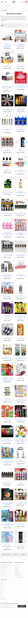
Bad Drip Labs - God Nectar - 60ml (20, 546)
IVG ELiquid (21, 483)
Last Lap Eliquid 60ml (20, 378)
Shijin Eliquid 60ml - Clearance (21, 420)
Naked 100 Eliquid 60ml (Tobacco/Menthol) (7, 46)
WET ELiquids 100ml (7, 296)
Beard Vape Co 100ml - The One (20, 296)
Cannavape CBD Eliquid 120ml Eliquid (21, 193)
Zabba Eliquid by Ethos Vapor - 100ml (20, 318)
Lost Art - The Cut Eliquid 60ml (21, 338)
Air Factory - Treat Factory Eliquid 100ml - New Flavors (20, 441)
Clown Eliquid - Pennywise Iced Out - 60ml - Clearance (7, 525)
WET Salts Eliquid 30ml (21, 66)
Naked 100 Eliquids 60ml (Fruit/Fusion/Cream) (21, 46)
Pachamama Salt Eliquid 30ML (21, 255)
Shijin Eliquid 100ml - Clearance (20, 213)
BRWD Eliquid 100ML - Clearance (7, 358)
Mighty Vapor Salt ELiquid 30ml (20, 358)
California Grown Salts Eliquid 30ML (21, 276)
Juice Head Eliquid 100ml (7, 66)
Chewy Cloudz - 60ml (20, 524)
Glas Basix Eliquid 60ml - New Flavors (7, 130)
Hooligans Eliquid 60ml (7, 338)
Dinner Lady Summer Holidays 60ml (21, 400)
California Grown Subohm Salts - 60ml (20, 87)
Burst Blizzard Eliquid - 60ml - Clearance (7, 547)
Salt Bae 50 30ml (7, 400)
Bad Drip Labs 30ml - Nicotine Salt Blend (20, 171)
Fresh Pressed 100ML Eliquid (21, 461)
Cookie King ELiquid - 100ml (20, 503)
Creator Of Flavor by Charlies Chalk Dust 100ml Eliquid (7, 276)
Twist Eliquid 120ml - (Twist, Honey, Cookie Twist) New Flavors (7, 379)
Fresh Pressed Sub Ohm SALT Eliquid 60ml (7, 504)
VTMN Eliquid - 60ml (7, 170)
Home (2, 5)
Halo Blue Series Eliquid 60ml (21, 129)
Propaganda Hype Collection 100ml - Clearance (7, 441)
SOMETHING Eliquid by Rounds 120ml (20, 234)
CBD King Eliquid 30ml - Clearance (7, 192)
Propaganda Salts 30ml (20, 109)
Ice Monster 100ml (7, 420)
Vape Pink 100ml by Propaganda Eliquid (7, 234)
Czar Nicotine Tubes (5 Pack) (7, 109)
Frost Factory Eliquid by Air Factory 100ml (7, 462)
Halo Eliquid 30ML (21, 150)
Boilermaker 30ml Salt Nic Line (7, 483)
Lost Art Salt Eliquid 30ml (7, 255)
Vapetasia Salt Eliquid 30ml (7, 213)
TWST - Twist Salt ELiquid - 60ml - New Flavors (7, 318)
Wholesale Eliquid (7, 5)
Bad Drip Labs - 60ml (7, 150)
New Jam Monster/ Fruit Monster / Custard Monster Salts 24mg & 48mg (7, 88)
